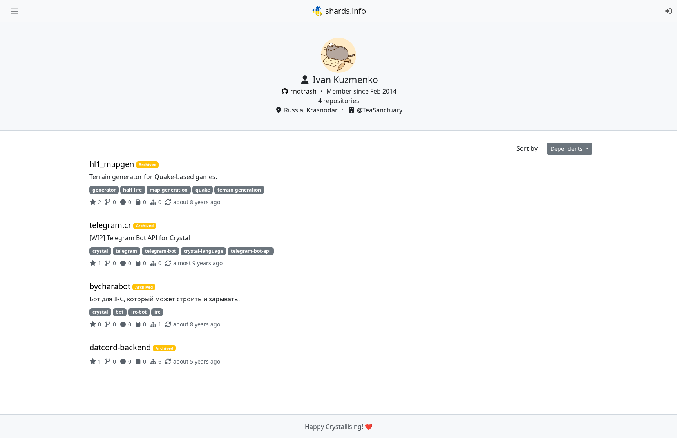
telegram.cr (111, 225)
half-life (132, 189)
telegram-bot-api (251, 251)
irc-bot (139, 312)
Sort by (527, 148)
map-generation (169, 189)
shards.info (344, 10)
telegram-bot (160, 251)
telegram (126, 251)
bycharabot (110, 286)
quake (202, 189)
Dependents (567, 148)
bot (119, 312)
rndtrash (303, 91)
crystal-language (203, 251)
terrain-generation (239, 189)
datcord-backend (121, 347)
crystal (100, 251)
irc (157, 312)
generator (104, 189)
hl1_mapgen (112, 164)
